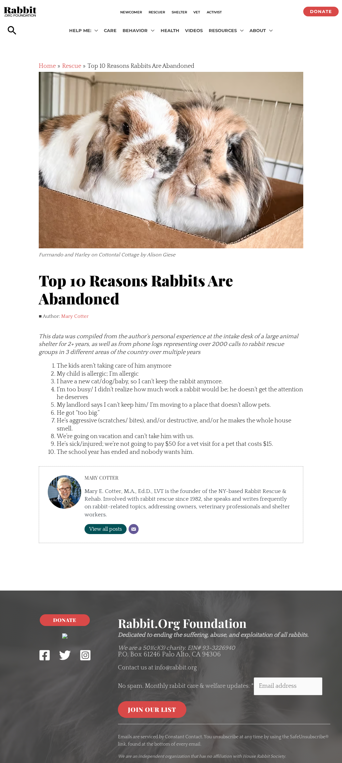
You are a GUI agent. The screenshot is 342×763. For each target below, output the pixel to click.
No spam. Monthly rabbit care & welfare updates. (186, 686)
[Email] (134, 529)
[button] (321, 11)
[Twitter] (65, 655)
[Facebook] (44, 655)
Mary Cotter (75, 316)
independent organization (164, 756)
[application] (94, 30)
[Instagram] (85, 655)
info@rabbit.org (176, 667)
